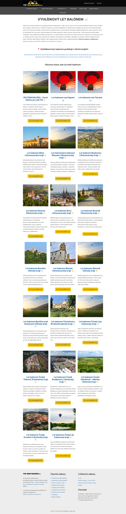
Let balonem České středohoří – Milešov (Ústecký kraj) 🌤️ (90, 379)
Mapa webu (72, 511)
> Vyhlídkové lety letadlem (58, 487)
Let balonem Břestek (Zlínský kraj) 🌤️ (90, 269)
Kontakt (80, 485)
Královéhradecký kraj (62, 54)
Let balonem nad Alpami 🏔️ (63, 98)
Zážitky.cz (31, 494)
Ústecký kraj (73, 57)
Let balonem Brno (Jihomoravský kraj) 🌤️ (63, 212)
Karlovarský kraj (50, 54)
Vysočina (80, 57)
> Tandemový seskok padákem (59, 478)
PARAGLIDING (73, 8)
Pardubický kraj (39, 57)
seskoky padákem (39, 482)
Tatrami (59, 41)
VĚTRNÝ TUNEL (83, 8)
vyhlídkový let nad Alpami (48, 41)
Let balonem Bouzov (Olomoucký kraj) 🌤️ (35, 212)
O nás (79, 478)
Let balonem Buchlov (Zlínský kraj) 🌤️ (36, 269)
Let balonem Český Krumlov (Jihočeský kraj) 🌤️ (36, 437)
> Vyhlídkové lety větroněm (58, 492)
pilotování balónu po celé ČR (31, 41)
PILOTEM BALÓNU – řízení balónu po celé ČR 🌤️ (35, 98)
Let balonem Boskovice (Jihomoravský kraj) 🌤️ (90, 154)
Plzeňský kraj (49, 57)
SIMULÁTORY (63, 12)
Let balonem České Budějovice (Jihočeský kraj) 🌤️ (63, 379)
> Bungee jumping (55, 497)
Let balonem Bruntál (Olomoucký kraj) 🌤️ (90, 212)
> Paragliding (54, 494)
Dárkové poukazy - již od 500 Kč (86, 480)
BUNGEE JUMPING (93, 8)
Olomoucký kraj (96, 54)
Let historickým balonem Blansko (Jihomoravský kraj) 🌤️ (63, 155)
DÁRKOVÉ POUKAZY (89, 3)
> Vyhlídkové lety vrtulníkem (58, 490)
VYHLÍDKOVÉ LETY (61, 8)
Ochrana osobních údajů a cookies (87, 483)
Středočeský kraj (64, 57)
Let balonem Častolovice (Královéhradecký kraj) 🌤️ (63, 322)
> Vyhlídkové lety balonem (58, 485)
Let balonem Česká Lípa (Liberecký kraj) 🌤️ (90, 322)
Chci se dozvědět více (35, 121)
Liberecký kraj (73, 54)
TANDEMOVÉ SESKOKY (31, 8)
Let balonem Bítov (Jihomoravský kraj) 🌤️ (36, 154)
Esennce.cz (38, 494)
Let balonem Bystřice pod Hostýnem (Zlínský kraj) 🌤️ (35, 323)
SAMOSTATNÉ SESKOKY (47, 8)
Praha (56, 57)
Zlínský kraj (88, 57)
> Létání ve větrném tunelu (58, 483)
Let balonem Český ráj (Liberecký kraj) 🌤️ (63, 436)
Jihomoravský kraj (38, 54)
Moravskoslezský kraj (85, 54)
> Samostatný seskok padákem (59, 480)
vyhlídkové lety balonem (32, 484)
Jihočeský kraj (28, 54)
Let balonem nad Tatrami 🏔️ (90, 98)
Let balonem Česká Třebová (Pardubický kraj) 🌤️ (35, 379)
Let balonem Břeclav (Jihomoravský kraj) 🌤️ (63, 269)
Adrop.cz (25, 494)
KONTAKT (99, 3)
